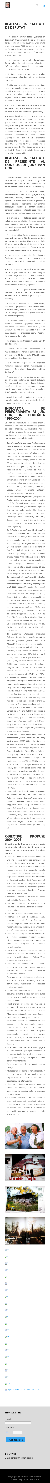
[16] (7, 1322)
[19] (7, 1342)
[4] (6, 1289)
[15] (24, 1148)
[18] (7, 1336)
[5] (6, 1282)
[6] (6, 1275)
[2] (6, 1302)
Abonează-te (16, 1439)
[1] (6, 1309)
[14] (25, 1180)
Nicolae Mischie (33, 1476)
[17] (7, 1329)
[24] (7, 1316)
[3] (6, 1296)
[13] (25, 1212)
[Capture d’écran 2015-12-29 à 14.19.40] (22, 1382)
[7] (6, 1269)
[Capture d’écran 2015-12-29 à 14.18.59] (22, 1389)
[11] (7, 1249)
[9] (6, 1256)
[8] (6, 1262)
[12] (25, 1244)
